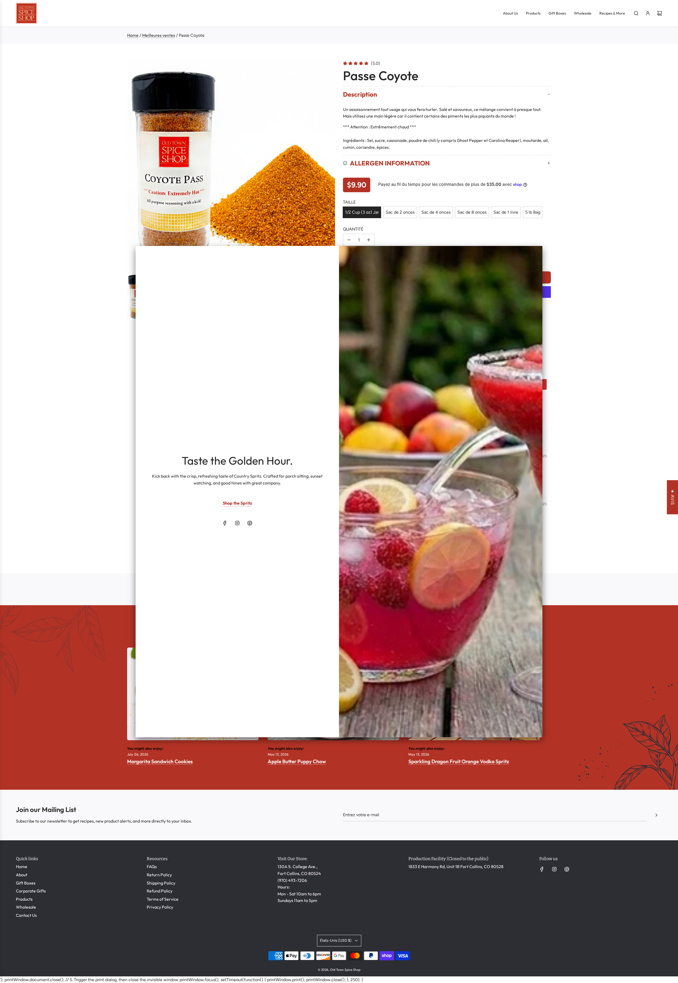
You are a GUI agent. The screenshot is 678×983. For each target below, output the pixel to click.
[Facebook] (225, 523)
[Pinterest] (250, 523)
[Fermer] (532, 255)
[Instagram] (237, 523)
